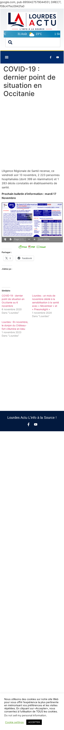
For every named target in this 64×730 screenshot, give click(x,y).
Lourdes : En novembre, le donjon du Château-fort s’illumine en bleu (15, 325)
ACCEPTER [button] (34, 722)
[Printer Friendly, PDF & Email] (32, 247)
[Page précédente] (5, 239)
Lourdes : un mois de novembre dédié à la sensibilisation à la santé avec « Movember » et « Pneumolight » (45, 302)
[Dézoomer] (29, 239)
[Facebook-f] (28, 424)
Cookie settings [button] (14, 722)
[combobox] (32, 42)
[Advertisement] (32, 133)
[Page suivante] (10, 239)
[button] (6, 57)
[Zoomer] (34, 239)
